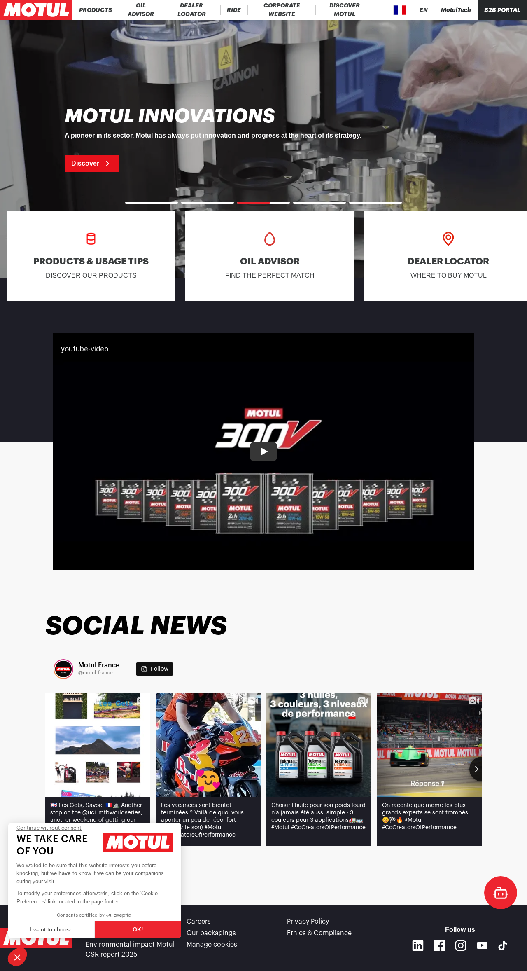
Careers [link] (199, 921)
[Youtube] (482, 945)
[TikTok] (503, 945)
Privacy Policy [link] (308, 921)
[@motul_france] (63, 669)
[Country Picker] (400, 10)
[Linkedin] (418, 945)
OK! (138, 929)
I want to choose (51, 929)
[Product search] (380, 10)
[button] (17, 957)
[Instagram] (460, 945)
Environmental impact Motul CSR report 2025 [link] (130, 949)
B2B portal (502, 10)
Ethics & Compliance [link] (319, 933)
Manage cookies (212, 944)
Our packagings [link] (211, 933)
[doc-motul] (500, 892)
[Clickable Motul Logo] (36, 10)
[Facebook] (439, 945)
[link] (234, 10)
